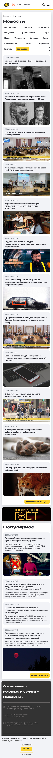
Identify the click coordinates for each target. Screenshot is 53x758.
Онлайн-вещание (24, 5)
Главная (7, 16)
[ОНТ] (6, 4)
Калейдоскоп (10, 43)
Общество (9, 33)
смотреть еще (36, 502)
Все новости (22, 49)
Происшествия (28, 33)
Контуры (8, 49)
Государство (10, 27)
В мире (45, 33)
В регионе (44, 43)
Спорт (46, 38)
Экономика (43, 27)
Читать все (38, 676)
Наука (7, 38)
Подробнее (26, 744)
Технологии (20, 38)
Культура (34, 38)
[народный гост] (26, 514)
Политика (27, 27)
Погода (28, 43)
